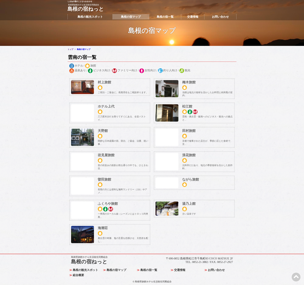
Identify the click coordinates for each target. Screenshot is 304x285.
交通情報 (192, 16)
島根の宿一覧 (165, 16)
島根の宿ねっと (89, 260)
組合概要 (78, 275)
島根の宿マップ (131, 16)
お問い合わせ (220, 16)
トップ (70, 49)
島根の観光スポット (90, 16)
